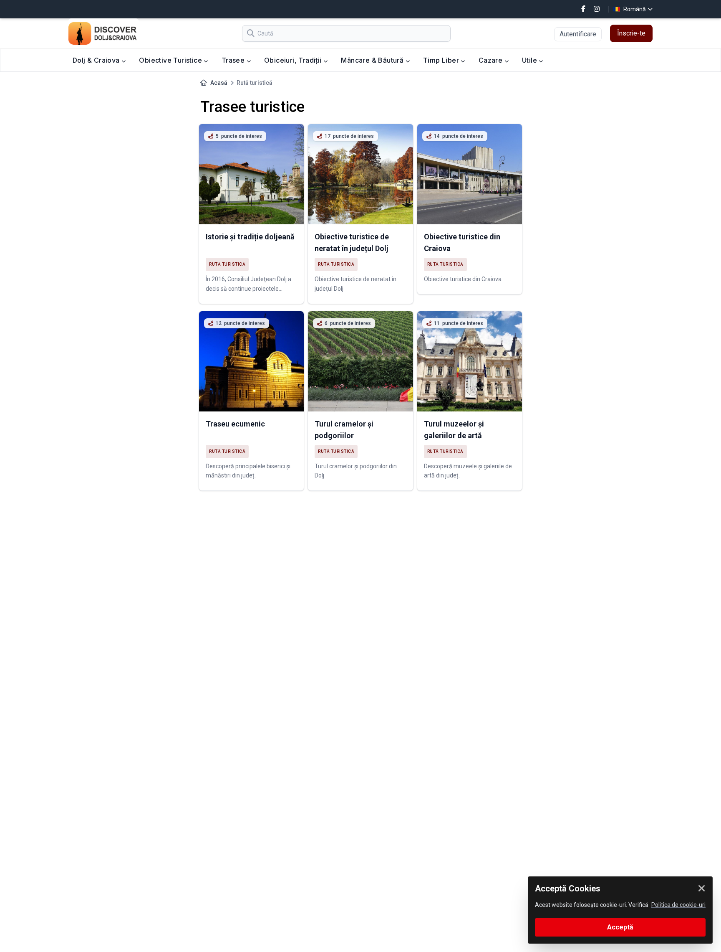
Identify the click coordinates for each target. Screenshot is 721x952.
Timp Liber (442, 60)
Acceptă (620, 927)
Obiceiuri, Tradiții (293, 60)
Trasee (234, 60)
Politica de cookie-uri (678, 904)
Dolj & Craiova (97, 60)
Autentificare (578, 34)
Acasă (218, 82)
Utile (530, 60)
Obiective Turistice (171, 60)
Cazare (491, 60)
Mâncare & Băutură (373, 60)
